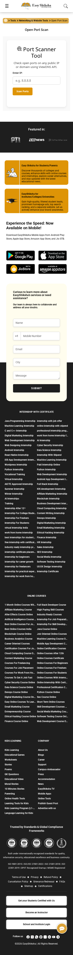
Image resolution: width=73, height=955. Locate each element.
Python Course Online (48, 692)
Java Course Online (47, 629)
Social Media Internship (49, 557)
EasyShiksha (30, 943)
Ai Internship (43, 440)
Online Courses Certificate (50, 658)
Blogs (41, 755)
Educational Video (14, 779)
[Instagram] (45, 936)
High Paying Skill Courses (50, 609)
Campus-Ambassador (49, 769)
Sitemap (28, 886)
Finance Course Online (16, 721)
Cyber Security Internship (50, 445)
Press (41, 774)
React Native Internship (17, 455)
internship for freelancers (18, 566)
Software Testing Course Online (52, 716)
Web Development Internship (20, 440)
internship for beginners (17, 557)
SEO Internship (44, 552)
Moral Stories (11, 784)
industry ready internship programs (20, 547)
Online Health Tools (15, 798)
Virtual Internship (14, 479)
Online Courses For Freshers (51, 668)
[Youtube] (53, 936)
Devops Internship (46, 518)
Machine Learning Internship (19, 426)
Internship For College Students (20, 513)
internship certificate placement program (20, 552)
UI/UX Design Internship (49, 566)
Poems (8, 769)
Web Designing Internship (18, 445)
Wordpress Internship (16, 464)
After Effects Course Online (19, 614)
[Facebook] (28, 936)
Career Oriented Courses (17, 643)
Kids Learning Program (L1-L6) (20, 808)
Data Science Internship (49, 450)
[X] (32, 936)
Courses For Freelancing (17, 663)
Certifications (45, 886)
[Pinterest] (41, 936)
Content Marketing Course (18, 658)
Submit (36, 388)
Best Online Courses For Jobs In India (20, 624)
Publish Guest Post (48, 803)
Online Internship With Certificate (52, 682)
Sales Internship (45, 547)
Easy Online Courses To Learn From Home (20, 702)
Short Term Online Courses (51, 702)
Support (42, 764)
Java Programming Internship (20, 421)
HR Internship (44, 542)
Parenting (10, 793)
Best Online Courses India (18, 629)
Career (41, 759)
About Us (43, 750)
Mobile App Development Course (52, 643)
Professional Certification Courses (52, 687)
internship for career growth (19, 561)
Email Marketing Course (17, 706)
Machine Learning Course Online (52, 638)
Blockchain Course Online (18, 634)
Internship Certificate (48, 571)
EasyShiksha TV (46, 788)
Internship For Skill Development (52, 624)
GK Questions (12, 774)
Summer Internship (14, 489)
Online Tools (44, 798)
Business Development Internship (52, 503)
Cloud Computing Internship (52, 508)
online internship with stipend (52, 426)
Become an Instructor (37, 912)
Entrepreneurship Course (18, 711)
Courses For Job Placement (19, 668)
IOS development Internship (51, 489)
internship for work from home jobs (20, 576)
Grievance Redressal (43, 881)
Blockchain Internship (48, 498)
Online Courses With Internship (52, 677)
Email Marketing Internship (51, 527)
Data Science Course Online (19, 687)
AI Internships (12, 498)
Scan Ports (23, 91)
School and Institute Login (36, 924)
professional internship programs (52, 430)
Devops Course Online (16, 692)
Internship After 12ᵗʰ (15, 508)
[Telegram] (58, 936)
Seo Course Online (46, 697)
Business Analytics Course (18, 638)
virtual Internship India (16, 527)
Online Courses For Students (52, 672)
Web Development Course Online (52, 721)
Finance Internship (46, 537)
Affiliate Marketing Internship (52, 493)
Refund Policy (51, 877)
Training (9, 503)
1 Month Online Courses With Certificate (20, 604)
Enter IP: (18, 73)
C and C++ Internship (16, 430)
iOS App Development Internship (20, 459)
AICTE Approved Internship (19, 484)
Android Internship (14, 450)
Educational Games (15, 755)
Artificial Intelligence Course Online (20, 619)
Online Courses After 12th (50, 653)
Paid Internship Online (48, 464)
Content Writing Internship (51, 513)
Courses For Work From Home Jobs (20, 672)
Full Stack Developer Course (51, 604)
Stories (8, 764)
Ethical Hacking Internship (50, 532)
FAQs (62, 881)
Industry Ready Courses (49, 614)
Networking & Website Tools (33, 20)
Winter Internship (14, 493)
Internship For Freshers (17, 518)
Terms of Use (19, 877)
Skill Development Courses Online (52, 706)
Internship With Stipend (49, 455)
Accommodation (46, 779)
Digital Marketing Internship (19, 435)
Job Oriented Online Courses (52, 634)
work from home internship (19, 532)
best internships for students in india (20, 537)
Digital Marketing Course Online (20, 697)
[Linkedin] (49, 936)
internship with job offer (49, 421)
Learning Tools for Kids (17, 803)
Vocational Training (15, 474)
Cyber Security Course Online (20, 682)
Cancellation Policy (18, 881)
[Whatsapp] (36, 936)
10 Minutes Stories (14, 788)
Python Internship (14, 469)
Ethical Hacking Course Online (20, 716)
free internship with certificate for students (20, 542)
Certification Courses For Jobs (20, 648)
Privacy (35, 877)
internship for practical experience (20, 571)
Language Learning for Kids (19, 813)
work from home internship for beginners (52, 435)
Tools (13, 20)
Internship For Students (17, 523)
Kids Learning (12, 750)
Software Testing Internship (51, 561)
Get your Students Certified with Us (36, 900)
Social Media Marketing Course (52, 711)
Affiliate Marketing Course (18, 609)
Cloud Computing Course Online (20, 653)
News (41, 784)
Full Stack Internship (47, 484)
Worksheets (11, 759)
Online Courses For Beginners (52, 663)
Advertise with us (47, 808)
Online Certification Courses (51, 648)
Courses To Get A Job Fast (18, 677)
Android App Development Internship (52, 479)
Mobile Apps (44, 793)
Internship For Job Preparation (52, 619)
